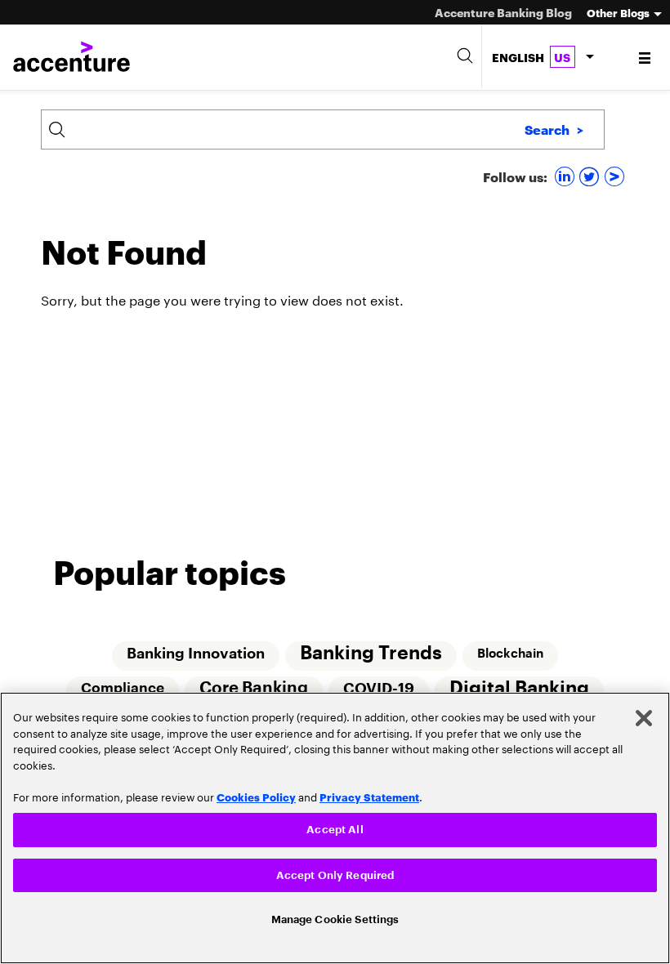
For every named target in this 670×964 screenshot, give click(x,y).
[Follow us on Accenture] (616, 176)
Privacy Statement (369, 791)
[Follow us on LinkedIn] (566, 176)
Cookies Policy (256, 791)
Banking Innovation (195, 653)
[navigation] (646, 57)
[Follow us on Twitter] (591, 176)
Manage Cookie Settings (335, 918)
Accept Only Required (335, 872)
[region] (335, 826)
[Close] (644, 714)
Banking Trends (371, 653)
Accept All (334, 825)
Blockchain (511, 653)
